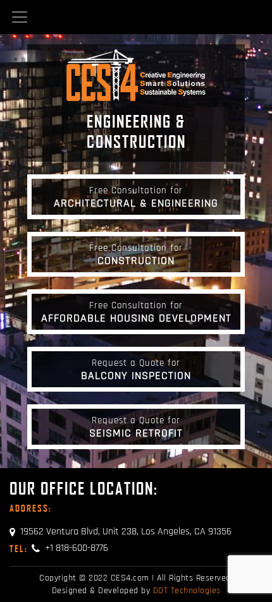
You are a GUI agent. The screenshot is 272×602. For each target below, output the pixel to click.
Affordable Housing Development (136, 312)
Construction (136, 254)
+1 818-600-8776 (58, 548)
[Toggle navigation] (19, 17)
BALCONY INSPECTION (136, 369)
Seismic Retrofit (136, 427)
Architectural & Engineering (136, 197)
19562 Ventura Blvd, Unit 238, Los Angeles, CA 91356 (126, 531)
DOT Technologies (187, 590)
